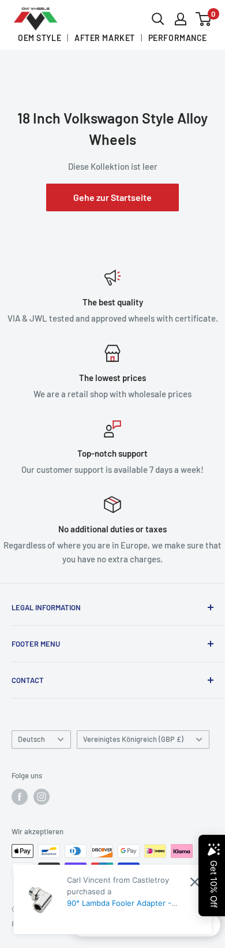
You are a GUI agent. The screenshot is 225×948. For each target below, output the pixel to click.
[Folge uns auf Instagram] (41, 797)
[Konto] (180, 19)
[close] (194, 882)
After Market (104, 38)
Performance (177, 38)
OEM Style (39, 38)
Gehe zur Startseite (112, 197)
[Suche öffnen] (158, 19)
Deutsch (31, 739)
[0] (204, 19)
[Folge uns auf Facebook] (20, 797)
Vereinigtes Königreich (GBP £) (133, 739)
